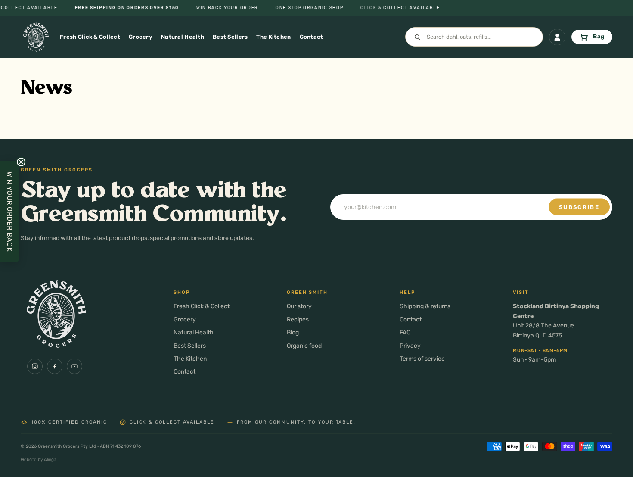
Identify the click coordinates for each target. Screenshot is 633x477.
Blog (293, 332)
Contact (184, 371)
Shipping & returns (425, 306)
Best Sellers (190, 345)
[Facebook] (54, 366)
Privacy (410, 345)
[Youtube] (74, 366)
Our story (299, 306)
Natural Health (194, 332)
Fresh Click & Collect (202, 306)
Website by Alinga (38, 459)
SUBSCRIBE (579, 207)
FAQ (405, 332)
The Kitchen (190, 358)
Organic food (304, 345)
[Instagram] (35, 366)
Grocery (185, 319)
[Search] (474, 37)
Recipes (298, 319)
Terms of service (422, 358)
